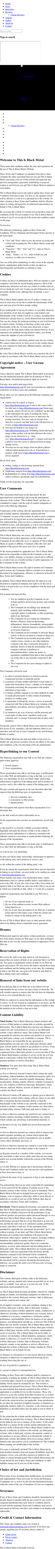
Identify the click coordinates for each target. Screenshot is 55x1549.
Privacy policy (11, 1537)
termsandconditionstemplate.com (14, 1526)
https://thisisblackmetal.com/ (12, 387)
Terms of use (10, 1534)
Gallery (8, 20)
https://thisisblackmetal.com (16, 430)
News (7, 6)
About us (9, 23)
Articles (8, 17)
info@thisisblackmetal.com (13, 874)
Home (8, 3)
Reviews (9, 12)
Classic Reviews (18, 14)
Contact (8, 26)
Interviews (9, 9)
